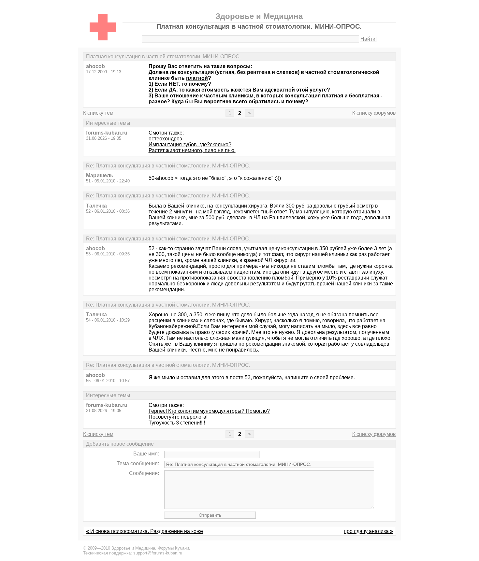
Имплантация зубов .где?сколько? (190, 144)
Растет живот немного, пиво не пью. (192, 150)
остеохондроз (165, 138)
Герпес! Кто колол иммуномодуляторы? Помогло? (209, 411)
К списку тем (98, 113)
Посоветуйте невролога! (178, 417)
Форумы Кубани (173, 548)
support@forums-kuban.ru (157, 553)
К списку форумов (374, 113)
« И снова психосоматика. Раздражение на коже (144, 531)
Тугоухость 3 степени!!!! (177, 422)
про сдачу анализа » (368, 531)
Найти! (368, 39)
